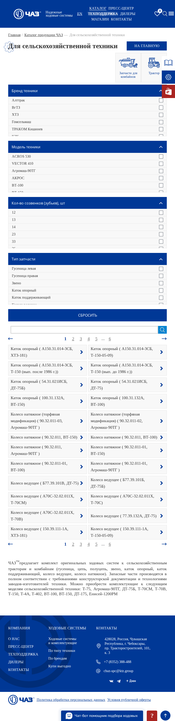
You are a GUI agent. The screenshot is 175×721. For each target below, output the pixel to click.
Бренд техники (25, 90)
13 (13, 220)
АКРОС (18, 178)
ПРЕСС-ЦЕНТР (121, 8)
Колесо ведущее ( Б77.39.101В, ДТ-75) (45, 483)
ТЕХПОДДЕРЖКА (103, 14)
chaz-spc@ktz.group (118, 671)
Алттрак (18, 100)
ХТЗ (15, 114)
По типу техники (61, 651)
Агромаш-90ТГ (24, 171)
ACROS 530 (21, 156)
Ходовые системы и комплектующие (62, 641)
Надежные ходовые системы (59, 14)
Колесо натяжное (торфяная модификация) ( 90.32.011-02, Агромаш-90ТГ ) (117, 421)
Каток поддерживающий (31, 297)
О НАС (14, 639)
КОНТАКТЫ (121, 19)
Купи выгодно (59, 666)
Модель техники (26, 146)
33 (13, 241)
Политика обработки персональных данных (71, 700)
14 (13, 227)
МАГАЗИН (100, 19)
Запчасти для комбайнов (128, 74)
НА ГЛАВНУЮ (146, 46)
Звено (16, 283)
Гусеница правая (25, 276)
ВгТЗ (16, 107)
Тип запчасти (23, 259)
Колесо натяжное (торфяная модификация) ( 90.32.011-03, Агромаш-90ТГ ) (37, 421)
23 (13, 234)
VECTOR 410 (22, 163)
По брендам (57, 658)
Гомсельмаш (21, 122)
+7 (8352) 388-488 (117, 662)
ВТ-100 (17, 185)
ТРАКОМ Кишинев (27, 129)
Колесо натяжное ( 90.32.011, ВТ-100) (124, 437)
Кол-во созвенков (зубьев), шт (38, 203)
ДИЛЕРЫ (15, 662)
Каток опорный (24, 290)
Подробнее (81, 352)
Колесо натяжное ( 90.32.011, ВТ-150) (44, 437)
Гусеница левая (24, 268)
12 (13, 212)
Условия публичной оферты (129, 700)
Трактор (154, 73)
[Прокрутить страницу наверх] (165, 716)
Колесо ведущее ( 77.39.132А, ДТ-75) (124, 516)
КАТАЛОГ (97, 8)
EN (79, 14)
